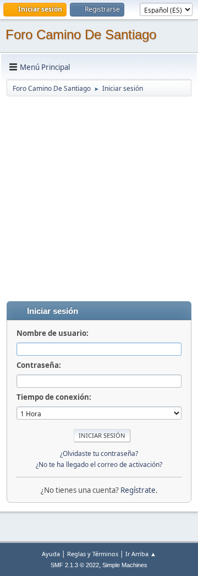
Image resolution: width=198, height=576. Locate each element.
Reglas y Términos (92, 554)
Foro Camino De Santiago (81, 34)
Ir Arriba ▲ (140, 554)
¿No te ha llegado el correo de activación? (99, 464)
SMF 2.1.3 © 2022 (75, 565)
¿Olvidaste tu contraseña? (99, 453)
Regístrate (138, 490)
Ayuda (51, 554)
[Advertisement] (99, 196)
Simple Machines (124, 565)
